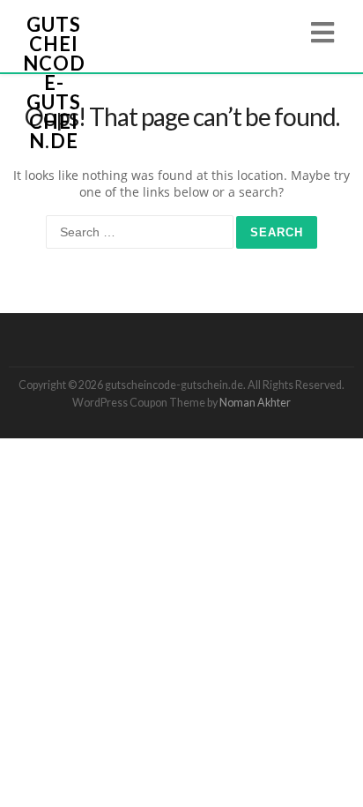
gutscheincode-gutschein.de (54, 82)
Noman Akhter (255, 402)
